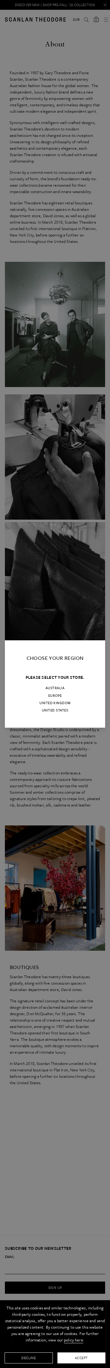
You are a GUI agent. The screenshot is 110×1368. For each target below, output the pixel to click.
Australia (55, 688)
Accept (81, 1357)
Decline (28, 1357)
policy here (73, 1340)
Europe (55, 695)
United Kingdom (55, 702)
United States (55, 710)
